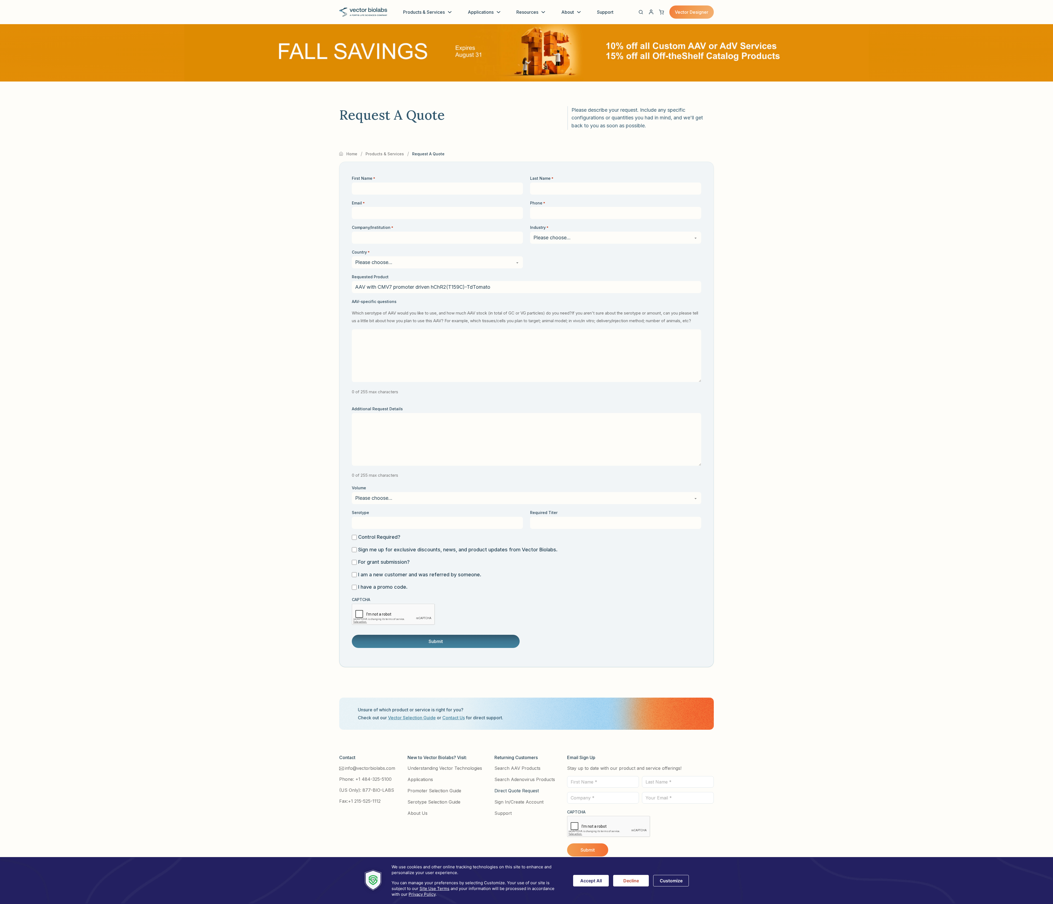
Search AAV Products (517, 768)
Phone (537, 203)
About (567, 12)
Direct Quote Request (516, 790)
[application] (526, 880)
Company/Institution (372, 227)
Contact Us (453, 717)
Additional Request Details (377, 408)
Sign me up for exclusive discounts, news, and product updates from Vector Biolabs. (457, 549)
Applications (481, 12)
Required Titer (543, 512)
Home (351, 153)
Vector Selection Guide (412, 717)
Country (361, 252)
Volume (359, 487)
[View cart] (661, 12)
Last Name (541, 178)
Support (605, 12)
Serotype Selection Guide (433, 802)
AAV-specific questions (374, 301)
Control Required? (379, 537)
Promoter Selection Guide (434, 790)
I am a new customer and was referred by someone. (419, 574)
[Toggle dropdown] (450, 12)
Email (358, 203)
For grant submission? (384, 562)
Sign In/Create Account (519, 802)
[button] (640, 12)
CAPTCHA (361, 599)
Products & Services (424, 12)
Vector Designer (691, 12)
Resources (527, 12)
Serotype (360, 512)
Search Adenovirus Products (524, 779)
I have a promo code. (382, 587)
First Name (363, 178)
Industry (539, 227)
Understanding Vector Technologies (444, 768)
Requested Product (370, 276)
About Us (417, 813)
